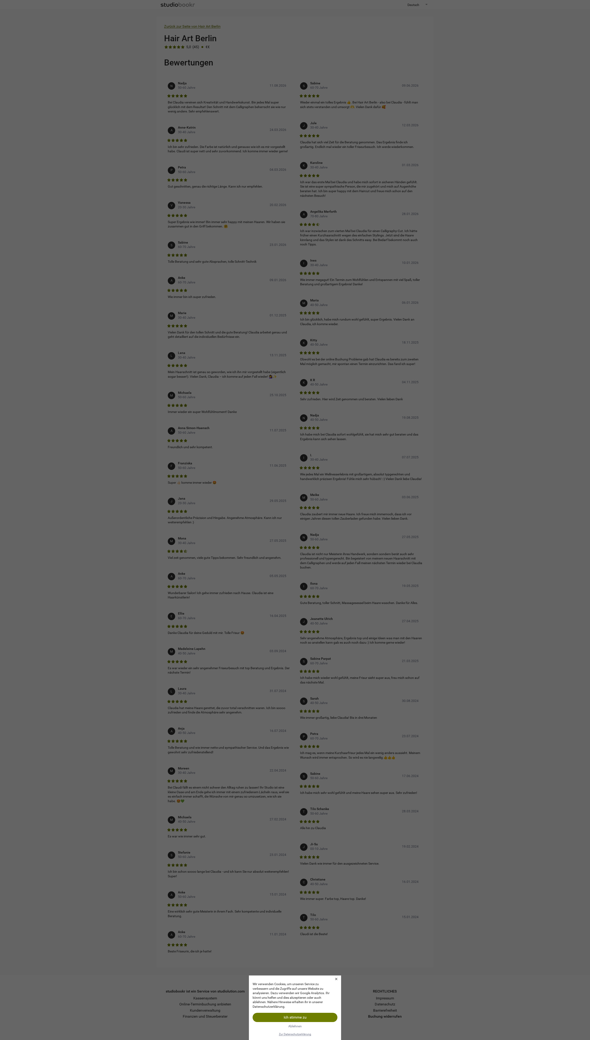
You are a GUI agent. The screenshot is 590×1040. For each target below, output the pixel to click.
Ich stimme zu (295, 1017)
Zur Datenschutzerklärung (295, 1034)
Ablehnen (295, 1026)
